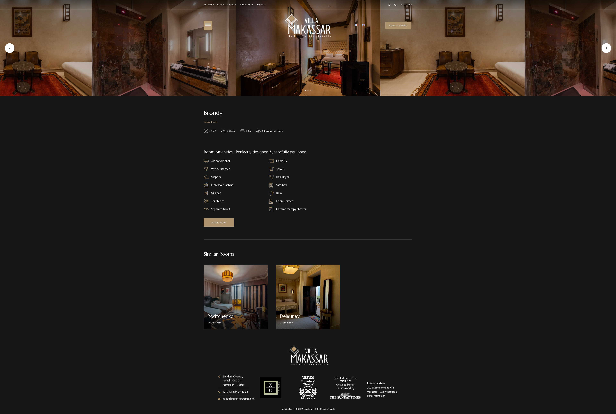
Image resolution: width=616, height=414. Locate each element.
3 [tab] (310, 90)
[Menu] (208, 25)
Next (606, 48)
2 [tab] (308, 90)
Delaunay (289, 316)
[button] (398, 25)
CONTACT (406, 4)
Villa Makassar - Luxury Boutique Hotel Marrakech (382, 392)
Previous (9, 48)
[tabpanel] (308, 48)
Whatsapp (389, 5)
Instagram (395, 5)
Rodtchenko (221, 316)
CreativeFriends (327, 409)
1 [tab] (305, 90)
